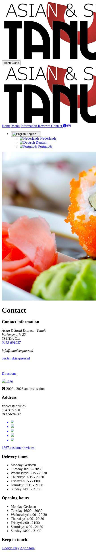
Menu (15, 126)
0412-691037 (11, 342)
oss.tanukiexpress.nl (16, 358)
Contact (57, 126)
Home (6, 126)
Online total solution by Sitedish (24, 552)
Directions (9, 373)
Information (29, 126)
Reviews (44, 126)
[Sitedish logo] (7, 381)
